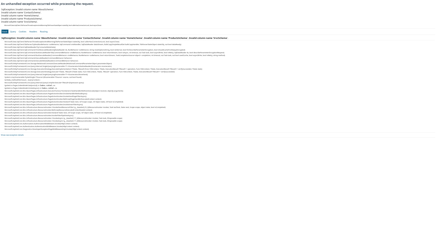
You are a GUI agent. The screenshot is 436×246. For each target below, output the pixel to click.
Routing (44, 31)
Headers (33, 31)
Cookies (23, 31)
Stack (5, 31)
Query (13, 31)
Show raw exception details (12, 135)
